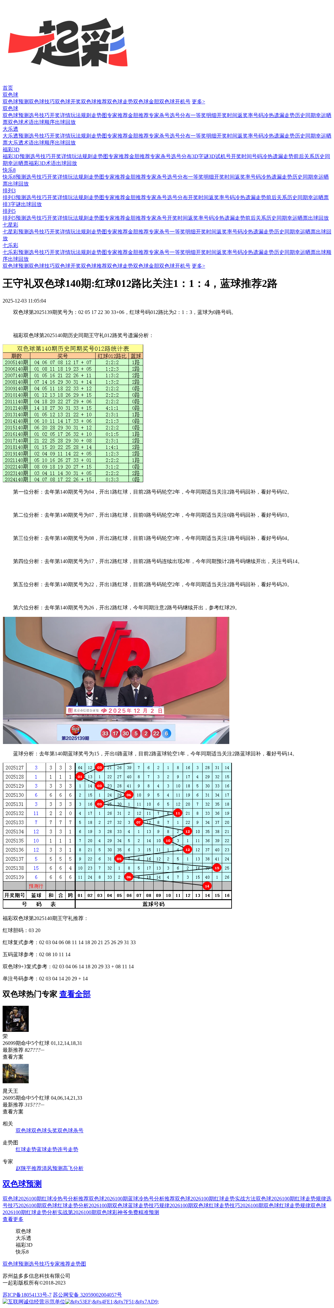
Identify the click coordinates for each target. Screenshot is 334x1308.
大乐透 (10, 129)
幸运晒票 (18, 163)
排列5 (9, 211)
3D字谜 (200, 156)
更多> (198, 101)
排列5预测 (14, 218)
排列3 (9, 190)
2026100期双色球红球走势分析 (53, 1205)
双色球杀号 (70, 1130)
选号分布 (180, 115)
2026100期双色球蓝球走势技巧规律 (129, 1205)
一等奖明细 (203, 115)
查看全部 (75, 994)
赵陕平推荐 (29, 1168)
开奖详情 (60, 115)
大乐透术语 (21, 142)
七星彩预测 (16, 231)
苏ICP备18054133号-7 (27, 1295)
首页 (8, 88)
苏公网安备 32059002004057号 (87, 1295)
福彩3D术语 (42, 163)
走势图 (99, 115)
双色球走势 (120, 101)
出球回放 (65, 122)
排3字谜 (12, 204)
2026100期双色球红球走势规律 (275, 1205)
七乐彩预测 (16, 252)
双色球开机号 (174, 101)
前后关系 (304, 156)
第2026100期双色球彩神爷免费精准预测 (113, 1212)
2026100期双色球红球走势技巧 (205, 1205)
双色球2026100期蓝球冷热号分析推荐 (132, 1198)
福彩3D (11, 149)
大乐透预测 (16, 136)
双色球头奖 (44, 1130)
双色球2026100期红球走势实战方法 (215, 1198)
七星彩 (10, 225)
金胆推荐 (138, 115)
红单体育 (10, 3)
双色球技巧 (42, 101)
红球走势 (26, 1149)
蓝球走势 (47, 1149)
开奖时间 (227, 115)
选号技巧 (39, 115)
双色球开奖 (68, 101)
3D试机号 (220, 156)
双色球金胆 (146, 101)
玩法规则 (80, 115)
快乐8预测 (14, 177)
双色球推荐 (94, 101)
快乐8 (9, 170)
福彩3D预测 (16, 156)
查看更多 (13, 1219)
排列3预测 (14, 197)
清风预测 (52, 1168)
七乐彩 (10, 245)
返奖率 (245, 115)
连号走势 (67, 1149)
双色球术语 (21, 122)
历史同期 (305, 115)
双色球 (10, 94)
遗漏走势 (284, 115)
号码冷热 (263, 115)
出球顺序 (44, 122)
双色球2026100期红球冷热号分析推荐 (46, 1198)
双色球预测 (16, 101)
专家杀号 (159, 115)
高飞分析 (73, 1168)
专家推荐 (117, 115)
